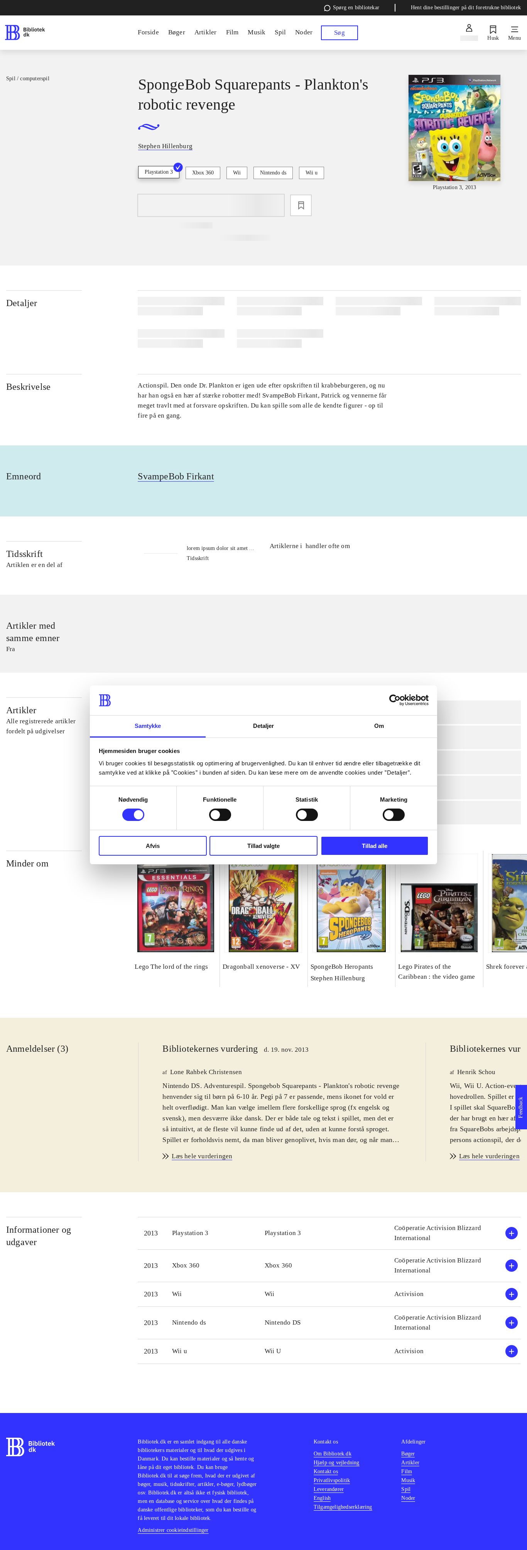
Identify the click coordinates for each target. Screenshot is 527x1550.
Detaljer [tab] (263, 726)
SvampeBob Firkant (176, 476)
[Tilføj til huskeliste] (301, 205)
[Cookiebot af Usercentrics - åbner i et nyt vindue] (395, 700)
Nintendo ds (273, 173)
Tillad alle (374, 846)
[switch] (220, 815)
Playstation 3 (159, 172)
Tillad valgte (263, 846)
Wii (237, 173)
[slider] (455, 133)
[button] (329, 1233)
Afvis (153, 846)
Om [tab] (379, 726)
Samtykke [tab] (148, 726)
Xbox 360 (203, 173)
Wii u (312, 173)
